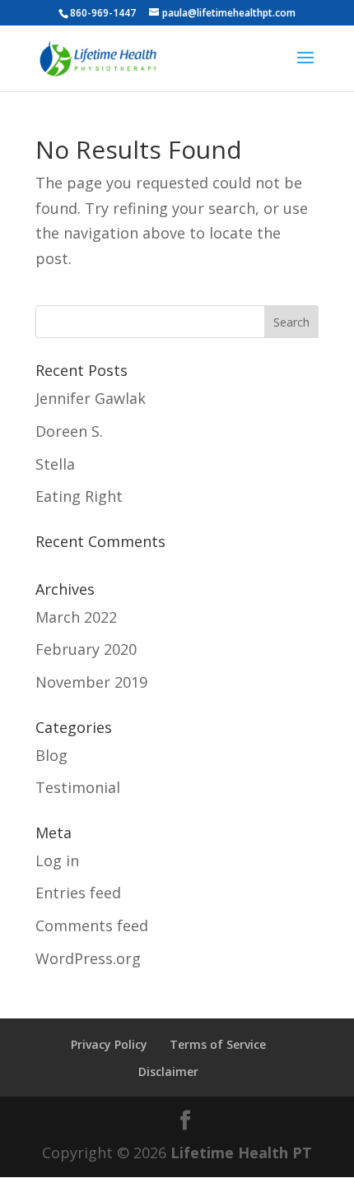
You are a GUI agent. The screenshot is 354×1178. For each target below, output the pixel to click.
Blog (51, 755)
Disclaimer (168, 1071)
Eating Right (79, 496)
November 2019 (91, 682)
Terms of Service (218, 1044)
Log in (57, 860)
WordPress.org (88, 958)
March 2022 (76, 617)
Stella (55, 464)
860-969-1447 (103, 13)
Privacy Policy (109, 1044)
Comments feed (91, 925)
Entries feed (78, 892)
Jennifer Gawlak (90, 398)
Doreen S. (69, 431)
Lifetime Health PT (241, 1152)
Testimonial (77, 787)
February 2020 (86, 649)
